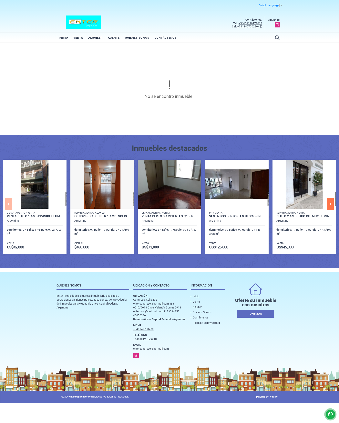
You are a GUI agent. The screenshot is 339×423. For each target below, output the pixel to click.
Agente (114, 37)
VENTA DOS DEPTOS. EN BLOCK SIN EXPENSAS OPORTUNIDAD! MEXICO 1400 (237, 216)
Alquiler (95, 37)
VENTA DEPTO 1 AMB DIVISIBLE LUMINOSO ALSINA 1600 (35, 216)
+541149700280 (247, 26)
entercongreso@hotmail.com (151, 348)
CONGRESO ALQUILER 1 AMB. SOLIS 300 (102, 216)
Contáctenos (166, 37)
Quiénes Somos (137, 37)
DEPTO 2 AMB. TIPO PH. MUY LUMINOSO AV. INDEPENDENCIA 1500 (304, 216)
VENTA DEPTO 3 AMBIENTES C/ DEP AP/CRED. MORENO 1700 (169, 216)
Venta (78, 37)
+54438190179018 (250, 23)
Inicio (63, 37)
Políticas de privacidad (206, 322)
